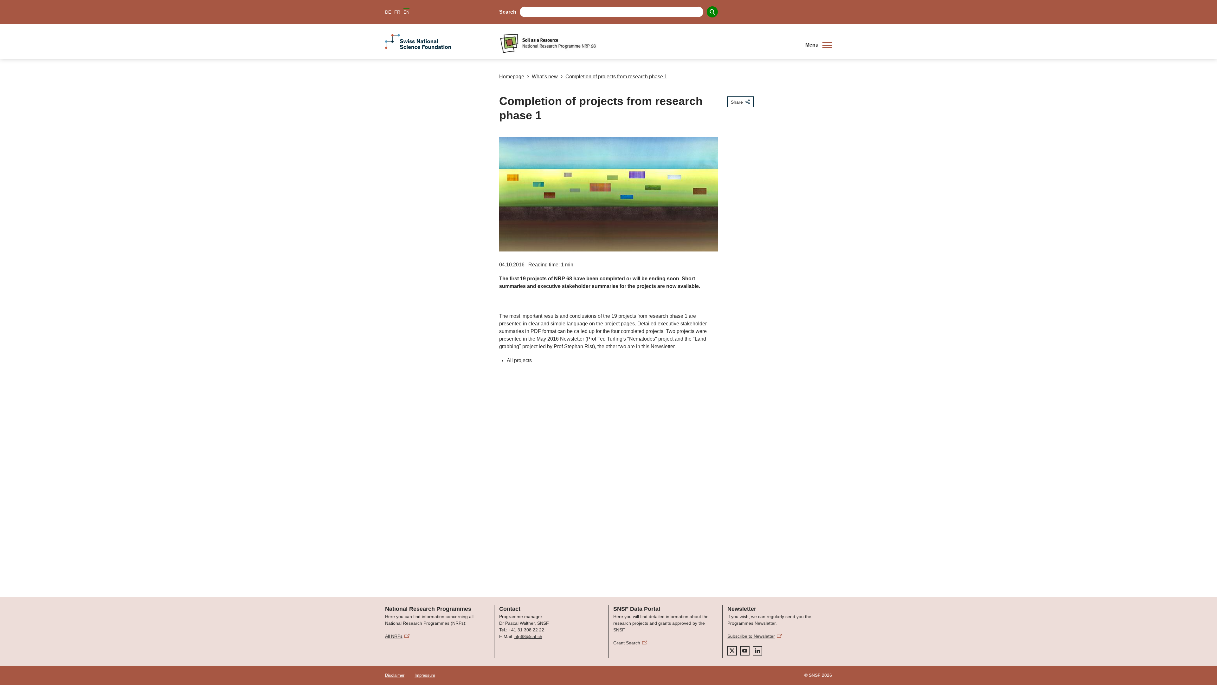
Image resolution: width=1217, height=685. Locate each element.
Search (507, 12)
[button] (818, 45)
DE (388, 12)
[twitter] (732, 651)
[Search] (712, 11)
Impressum (425, 675)
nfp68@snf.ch (528, 636)
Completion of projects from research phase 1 (616, 76)
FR (397, 12)
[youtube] (745, 651)
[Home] (648, 43)
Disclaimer (394, 675)
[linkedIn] (757, 651)
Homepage (511, 76)
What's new (545, 76)
